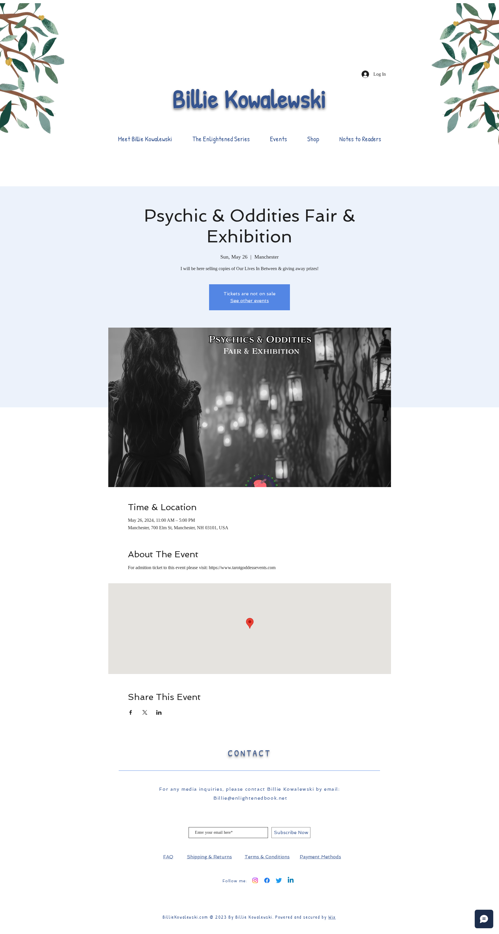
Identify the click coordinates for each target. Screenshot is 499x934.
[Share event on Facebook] (130, 712)
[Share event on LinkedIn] (159, 712)
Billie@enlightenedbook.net (250, 798)
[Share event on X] (145, 712)
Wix (332, 917)
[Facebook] (267, 880)
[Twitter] (278, 880)
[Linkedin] (290, 880)
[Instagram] (255, 880)
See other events (249, 300)
